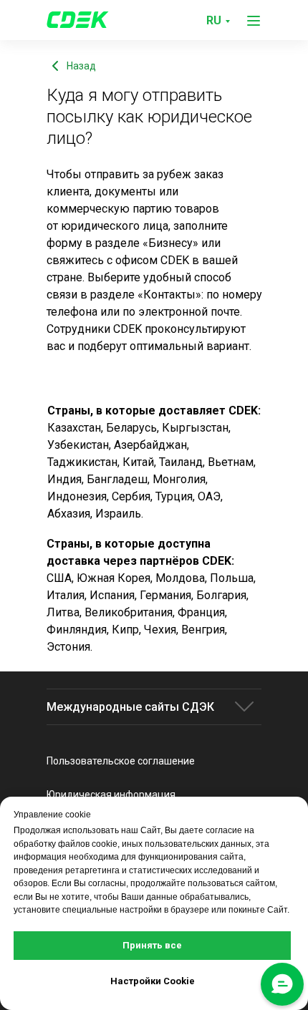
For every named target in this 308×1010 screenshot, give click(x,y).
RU (213, 20)
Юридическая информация (111, 794)
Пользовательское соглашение (121, 761)
